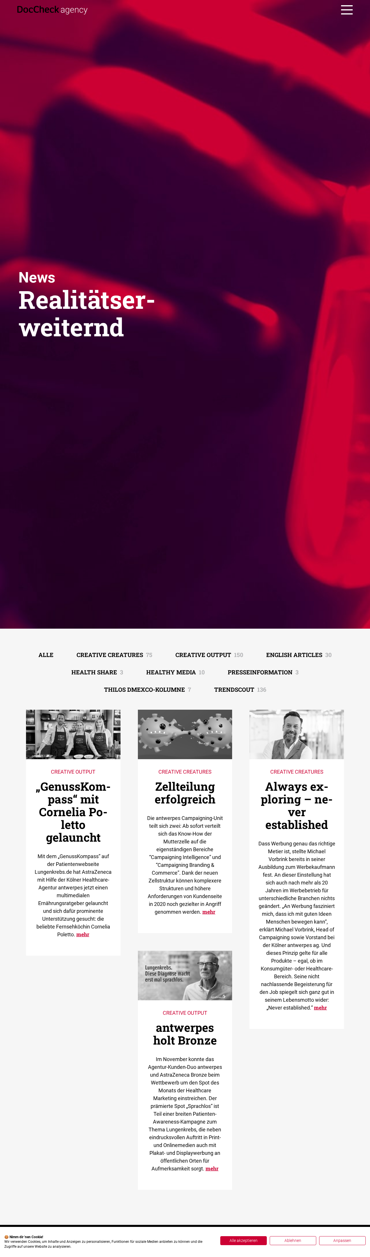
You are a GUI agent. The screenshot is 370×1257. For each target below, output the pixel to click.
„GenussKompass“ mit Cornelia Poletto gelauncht (73, 812)
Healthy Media (175, 672)
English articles (299, 654)
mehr (82, 934)
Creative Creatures (114, 654)
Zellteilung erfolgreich (185, 793)
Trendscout (240, 689)
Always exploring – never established (297, 805)
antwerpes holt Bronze (185, 1034)
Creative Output (209, 654)
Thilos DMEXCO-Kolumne (147, 689)
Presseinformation (263, 672)
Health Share (97, 672)
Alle (45, 654)
